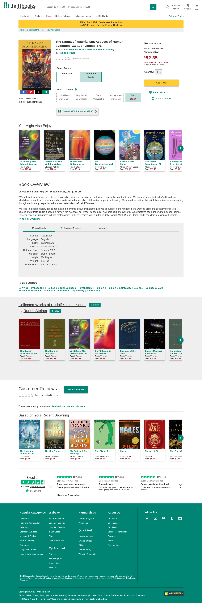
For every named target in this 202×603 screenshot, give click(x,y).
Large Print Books (28, 549)
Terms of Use (24, 595)
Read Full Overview (29, 218)
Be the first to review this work (68, 406)
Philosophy (37, 288)
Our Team (112, 527)
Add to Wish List (160, 92)
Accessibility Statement (134, 595)
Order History (55, 563)
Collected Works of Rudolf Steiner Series (90, 49)
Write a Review (76, 389)
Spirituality (78, 290)
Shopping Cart (55, 558)
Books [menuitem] (37, 16)
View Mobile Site (56, 540)
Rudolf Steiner (67, 53)
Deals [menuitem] (48, 16)
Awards (103, 228)
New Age (23, 288)
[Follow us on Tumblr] (171, 518)
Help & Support (86, 536)
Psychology (85, 288)
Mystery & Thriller (28, 536)
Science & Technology (57, 290)
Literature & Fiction (28, 532)
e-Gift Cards (54, 532)
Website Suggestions (88, 554)
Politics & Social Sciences (61, 288)
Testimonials (113, 545)
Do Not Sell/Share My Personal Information (67, 595)
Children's (24, 518)
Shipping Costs (86, 541)
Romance (24, 545)
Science (138, 288)
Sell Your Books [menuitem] (176, 16)
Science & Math (154, 288)
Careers (111, 536)
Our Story (112, 518)
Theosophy (93, 290)
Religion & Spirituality (119, 288)
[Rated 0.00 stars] (62, 59)
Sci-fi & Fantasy (27, 540)
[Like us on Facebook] (147, 518)
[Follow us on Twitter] (155, 518)
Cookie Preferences (113, 595)
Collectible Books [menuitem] (83, 16)
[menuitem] (176, 6)
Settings (52, 554)
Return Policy (85, 549)
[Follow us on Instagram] (180, 518)
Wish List (53, 567)
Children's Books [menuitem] (63, 16)
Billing (81, 545)
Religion (99, 288)
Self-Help (24, 527)
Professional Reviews (70, 228)
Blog (51, 536)
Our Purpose (114, 523)
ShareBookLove (56, 518)
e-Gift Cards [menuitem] (102, 16)
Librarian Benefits (57, 527)
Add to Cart (161, 83)
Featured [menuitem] (24, 16)
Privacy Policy (39, 595)
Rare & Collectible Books (31, 554)
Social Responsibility (117, 532)
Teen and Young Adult (30, 523)
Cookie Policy (95, 595)
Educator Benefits (57, 523)
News (110, 540)
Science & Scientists (30, 290)
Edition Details (39, 228)
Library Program (86, 518)
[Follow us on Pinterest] (163, 518)
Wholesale (83, 523)
